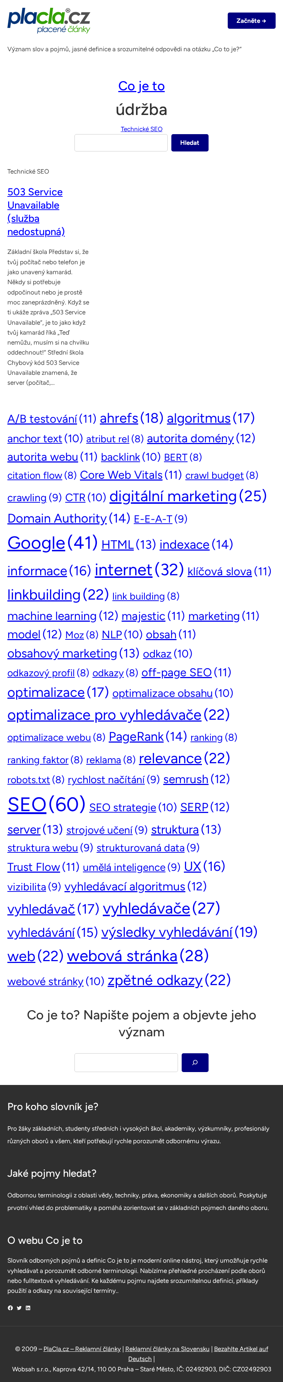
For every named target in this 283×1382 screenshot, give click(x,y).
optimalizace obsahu (172, 693)
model (34, 634)
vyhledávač (53, 909)
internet (139, 569)
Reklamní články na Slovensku (167, 1349)
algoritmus (211, 418)
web (35, 956)
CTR (85, 497)
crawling (34, 497)
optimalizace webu (56, 737)
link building (145, 596)
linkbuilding (58, 594)
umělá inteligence (132, 867)
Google (52, 542)
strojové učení (107, 830)
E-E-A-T (161, 519)
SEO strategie (133, 807)
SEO (46, 804)
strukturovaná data (148, 847)
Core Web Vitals (131, 475)
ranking (214, 737)
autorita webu (52, 457)
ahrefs (132, 418)
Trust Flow (43, 867)
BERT (183, 457)
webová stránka (138, 955)
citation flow (42, 475)
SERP (205, 807)
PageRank (148, 736)
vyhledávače (161, 908)
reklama (111, 760)
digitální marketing (188, 496)
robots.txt (35, 780)
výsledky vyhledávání (179, 932)
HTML (128, 544)
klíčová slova (230, 571)
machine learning (62, 616)
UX (205, 866)
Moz (81, 635)
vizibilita (34, 886)
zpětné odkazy (169, 980)
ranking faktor (45, 760)
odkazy (115, 673)
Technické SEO (142, 129)
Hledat (189, 142)
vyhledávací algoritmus (135, 886)
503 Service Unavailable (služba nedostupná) (36, 212)
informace (49, 571)
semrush (196, 779)
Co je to (141, 86)
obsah (171, 634)
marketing (223, 616)
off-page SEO (186, 672)
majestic (153, 616)
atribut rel (115, 439)
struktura (186, 829)
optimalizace (58, 692)
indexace (196, 544)
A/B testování (52, 419)
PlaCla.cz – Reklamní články (82, 1349)
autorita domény (201, 438)
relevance (184, 758)
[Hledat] (195, 1062)
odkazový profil (48, 673)
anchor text (45, 438)
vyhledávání (52, 932)
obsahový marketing (73, 653)
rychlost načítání (114, 779)
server (35, 829)
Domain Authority (68, 518)
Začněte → (251, 20)
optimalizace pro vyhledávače (118, 714)
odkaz (167, 653)
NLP (122, 634)
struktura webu (50, 847)
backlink (131, 456)
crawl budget (221, 475)
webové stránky (55, 981)
